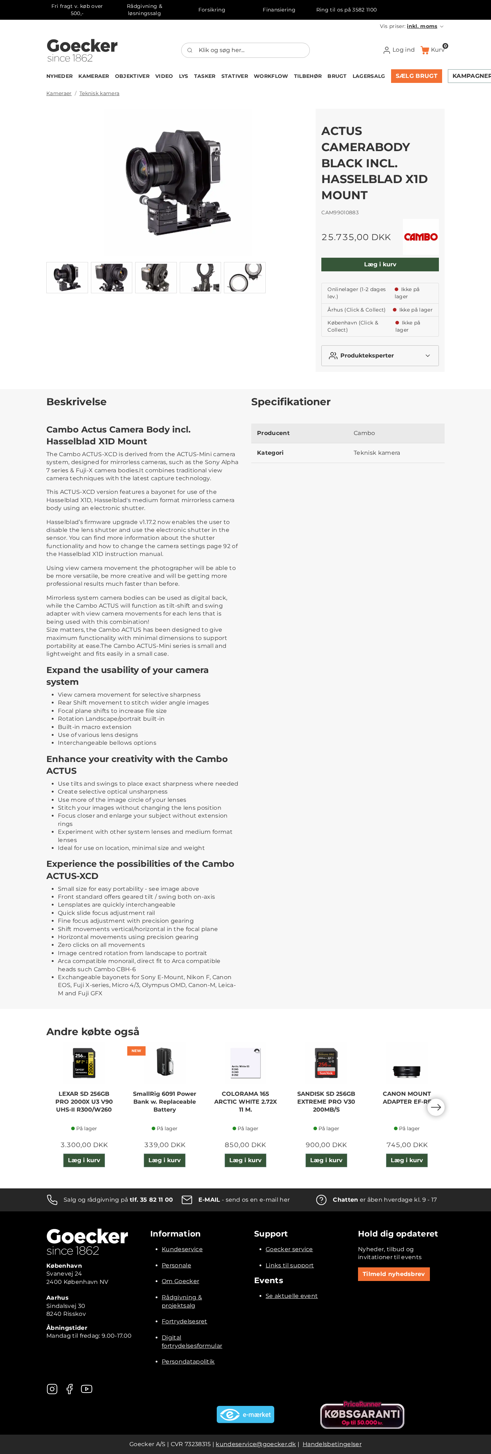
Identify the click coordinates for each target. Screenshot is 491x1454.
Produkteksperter (367, 355)
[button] (412, 26)
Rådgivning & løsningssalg (144, 10)
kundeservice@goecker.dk (256, 1444)
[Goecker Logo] (82, 50)
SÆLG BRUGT (416, 76)
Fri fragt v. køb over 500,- (77, 10)
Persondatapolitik (188, 1361)
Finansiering (279, 9)
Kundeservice (182, 1249)
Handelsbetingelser (332, 1444)
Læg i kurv (380, 264)
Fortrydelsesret (184, 1321)
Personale (176, 1265)
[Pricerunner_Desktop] (362, 1415)
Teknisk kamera (99, 93)
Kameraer (59, 93)
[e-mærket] (245, 1414)
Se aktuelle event (292, 1295)
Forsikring (211, 9)
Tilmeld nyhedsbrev (394, 1274)
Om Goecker (180, 1281)
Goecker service (289, 1249)
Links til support (290, 1265)
